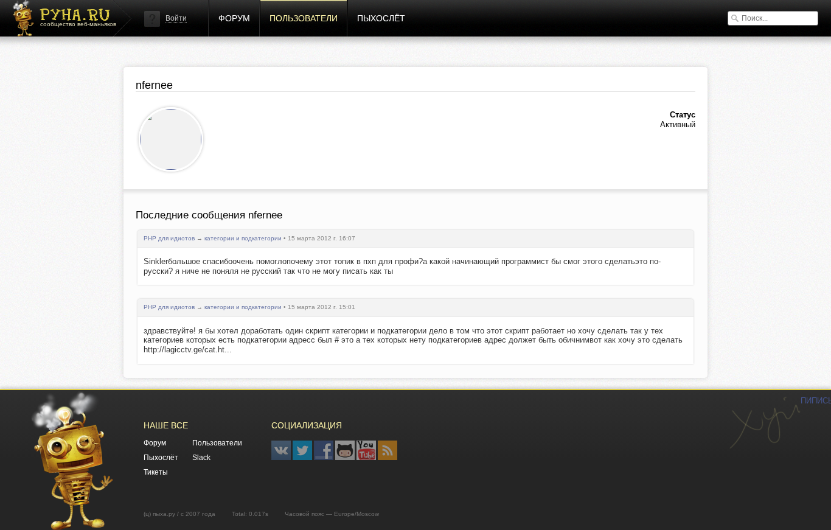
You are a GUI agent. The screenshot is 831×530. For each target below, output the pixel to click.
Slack (201, 457)
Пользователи (303, 18)
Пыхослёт (381, 18)
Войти (176, 18)
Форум (234, 18)
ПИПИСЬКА (765, 423)
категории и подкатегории (243, 238)
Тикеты (156, 472)
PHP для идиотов (169, 238)
